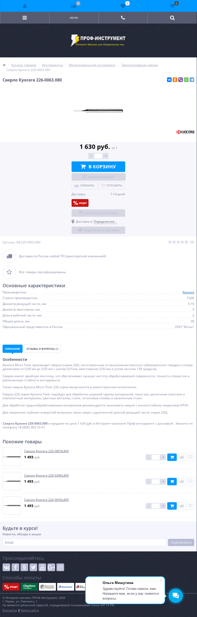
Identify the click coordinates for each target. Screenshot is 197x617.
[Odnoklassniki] (24, 567)
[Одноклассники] (175, 79)
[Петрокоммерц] (83, 587)
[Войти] (25, 6)
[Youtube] (42, 567)
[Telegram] (192, 79)
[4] (182, 242)
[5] (186, 242)
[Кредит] (80, 203)
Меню (74, 17)
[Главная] (4, 65)
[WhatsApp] (186, 79)
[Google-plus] (51, 567)
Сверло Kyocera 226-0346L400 (46, 476)
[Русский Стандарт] (47, 587)
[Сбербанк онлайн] (29, 587)
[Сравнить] (181, 457)
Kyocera (188, 292)
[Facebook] (15, 567)
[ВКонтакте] (169, 79)
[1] (170, 242)
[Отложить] (190, 457)
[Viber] (180, 79)
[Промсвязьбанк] (65, 587)
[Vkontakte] (6, 567)
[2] (174, 242)
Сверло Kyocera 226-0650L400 (46, 500)
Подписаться (181, 542)
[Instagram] (60, 567)
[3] (178, 242)
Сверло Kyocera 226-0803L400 (46, 451)
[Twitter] (33, 567)
